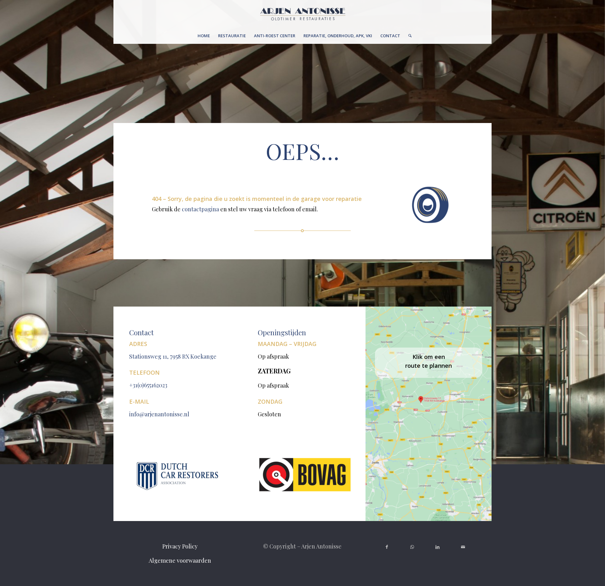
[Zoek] (408, 36)
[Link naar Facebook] (387, 547)
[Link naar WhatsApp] (412, 547)
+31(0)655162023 (148, 385)
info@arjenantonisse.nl (159, 414)
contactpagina (200, 209)
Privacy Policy (180, 546)
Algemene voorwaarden (180, 560)
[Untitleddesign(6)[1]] (302, 13)
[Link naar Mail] (463, 547)
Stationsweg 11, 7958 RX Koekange (172, 356)
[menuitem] (203, 36)
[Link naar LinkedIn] (438, 547)
